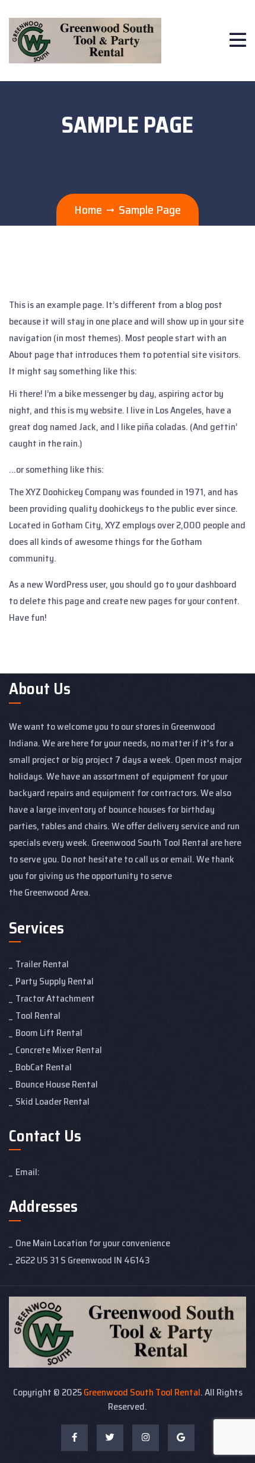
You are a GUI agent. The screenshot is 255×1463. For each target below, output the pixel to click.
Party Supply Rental (54, 981)
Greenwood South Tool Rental (142, 1392)
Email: (27, 1171)
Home (88, 209)
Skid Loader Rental (52, 1101)
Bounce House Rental (56, 1084)
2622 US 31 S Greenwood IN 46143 (82, 1260)
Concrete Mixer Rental (58, 1049)
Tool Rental (37, 1015)
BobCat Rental (43, 1067)
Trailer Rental (42, 964)
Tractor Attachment (55, 998)
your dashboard (206, 584)
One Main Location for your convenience (92, 1243)
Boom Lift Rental (48, 1032)
